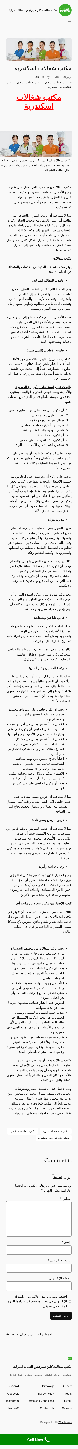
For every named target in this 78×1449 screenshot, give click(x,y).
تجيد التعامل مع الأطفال (48, 415)
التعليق (66, 1198)
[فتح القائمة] (69, 22)
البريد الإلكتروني (60, 1260)
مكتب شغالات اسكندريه (27, 82)
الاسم (66, 1242)
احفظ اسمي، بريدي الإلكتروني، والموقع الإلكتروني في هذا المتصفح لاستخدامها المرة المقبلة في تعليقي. (37, 1301)
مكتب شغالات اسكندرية (55, 82)
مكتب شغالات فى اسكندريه (53, 1137)
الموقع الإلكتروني (60, 1278)
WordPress (65, 1422)
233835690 (38, 77)
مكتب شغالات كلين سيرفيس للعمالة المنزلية (33, 10)
